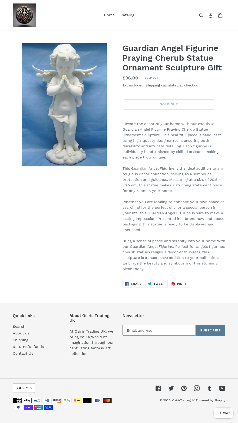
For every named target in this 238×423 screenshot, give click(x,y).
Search (19, 326)
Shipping (152, 85)
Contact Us (23, 353)
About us (21, 333)
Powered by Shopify (210, 400)
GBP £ (22, 388)
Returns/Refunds (28, 346)
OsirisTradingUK (183, 400)
